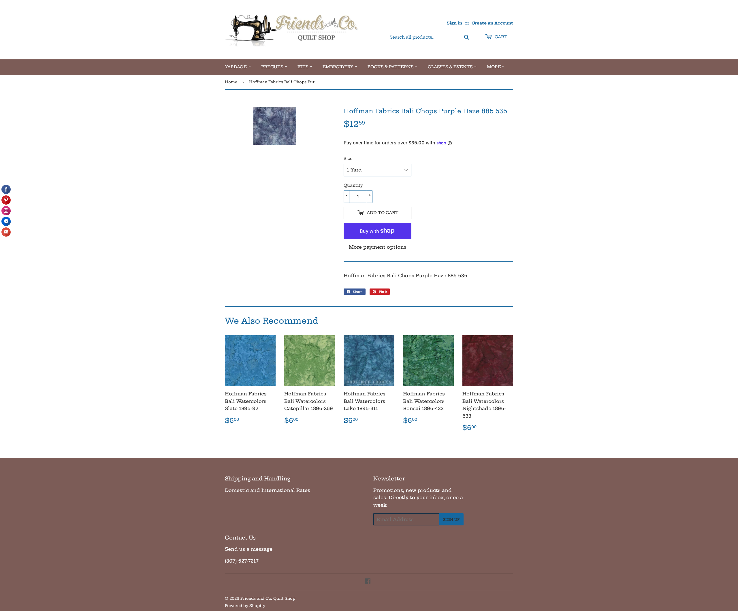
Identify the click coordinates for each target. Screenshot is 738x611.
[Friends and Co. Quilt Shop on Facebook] (368, 581)
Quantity (353, 185)
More (494, 66)
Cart (500, 36)
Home (231, 82)
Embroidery (338, 66)
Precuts (272, 66)
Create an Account (492, 23)
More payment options (377, 247)
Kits (303, 66)
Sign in (454, 23)
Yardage (236, 66)
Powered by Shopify (245, 605)
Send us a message (248, 549)
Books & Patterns (391, 66)
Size (348, 158)
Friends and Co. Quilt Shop (267, 598)
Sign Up (451, 519)
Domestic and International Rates (267, 490)
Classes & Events (451, 66)
